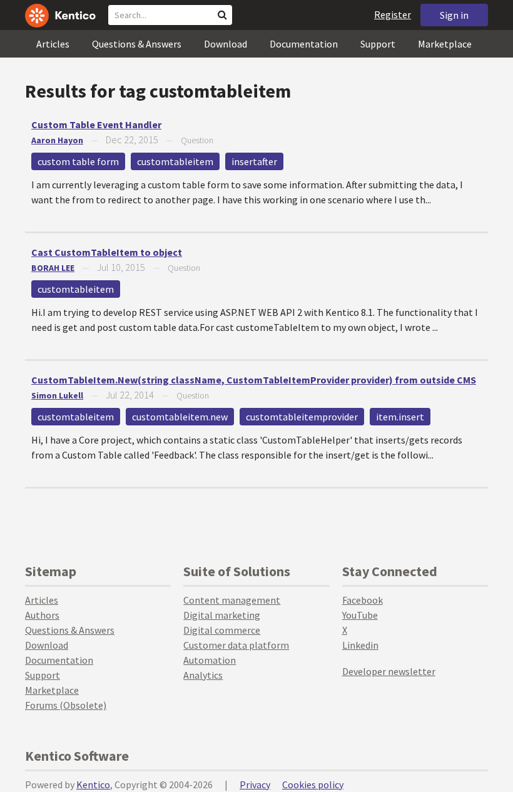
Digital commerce (221, 630)
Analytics (203, 675)
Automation (209, 660)
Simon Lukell (57, 395)
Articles (52, 44)
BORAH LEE (52, 267)
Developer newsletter (388, 671)
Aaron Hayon (57, 140)
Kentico (93, 784)
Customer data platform (236, 645)
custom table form (78, 161)
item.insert (400, 416)
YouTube (360, 615)
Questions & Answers (136, 44)
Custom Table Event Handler (96, 124)
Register (392, 14)
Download (225, 44)
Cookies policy (312, 784)
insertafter (254, 161)
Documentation (304, 44)
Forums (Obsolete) (65, 705)
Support (377, 44)
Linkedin (360, 645)
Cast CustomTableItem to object (106, 252)
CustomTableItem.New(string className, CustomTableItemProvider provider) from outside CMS (253, 379)
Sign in (454, 15)
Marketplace (445, 44)
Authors (42, 615)
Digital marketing (221, 615)
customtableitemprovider (302, 416)
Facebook (362, 600)
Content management (231, 600)
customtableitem (175, 161)
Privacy (255, 784)
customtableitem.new (180, 416)
